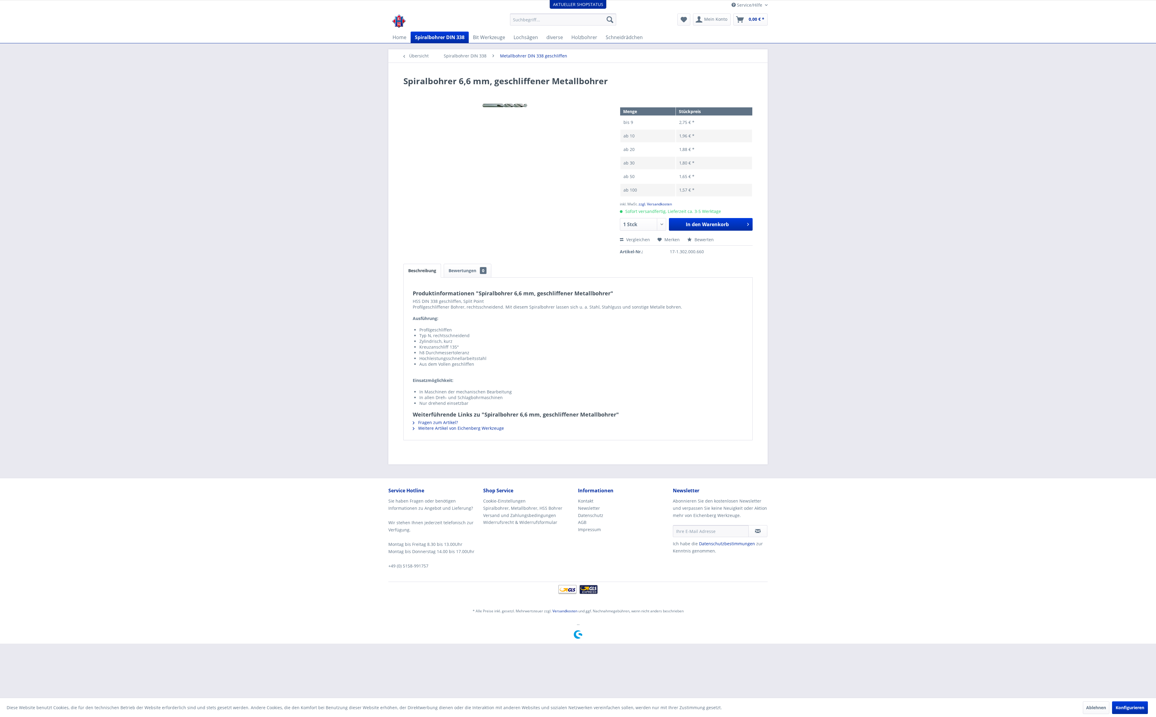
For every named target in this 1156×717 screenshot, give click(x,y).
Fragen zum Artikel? (437, 422)
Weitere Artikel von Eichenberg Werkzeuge (460, 428)
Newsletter (589, 508)
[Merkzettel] (683, 20)
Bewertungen (466, 270)
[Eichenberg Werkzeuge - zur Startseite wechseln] (398, 21)
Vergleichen (637, 239)
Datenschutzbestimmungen (727, 543)
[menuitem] (563, 20)
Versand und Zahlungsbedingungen (519, 515)
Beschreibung (422, 270)
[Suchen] (610, 20)
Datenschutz (590, 515)
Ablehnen (1096, 707)
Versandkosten (564, 611)
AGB (582, 522)
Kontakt (585, 501)
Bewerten (703, 239)
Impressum (589, 529)
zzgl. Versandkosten (655, 204)
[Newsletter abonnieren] (757, 531)
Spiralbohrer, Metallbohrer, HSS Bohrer (522, 508)
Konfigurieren (1130, 707)
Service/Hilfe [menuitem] (749, 5)
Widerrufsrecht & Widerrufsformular (520, 522)
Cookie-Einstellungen (504, 501)
